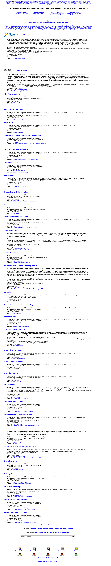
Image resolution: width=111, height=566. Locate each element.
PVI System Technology (47, 29)
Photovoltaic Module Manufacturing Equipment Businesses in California (44, 3)
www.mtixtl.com (17, 397)
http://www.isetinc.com (18, 287)
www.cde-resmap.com (18, 200)
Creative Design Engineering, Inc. (38, 26)
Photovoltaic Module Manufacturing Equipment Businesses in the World (57, 13)
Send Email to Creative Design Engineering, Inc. (24, 201)
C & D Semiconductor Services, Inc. (16, 149)
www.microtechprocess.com (20, 358)
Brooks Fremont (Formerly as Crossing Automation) (66, 25)
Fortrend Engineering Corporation (63, 26)
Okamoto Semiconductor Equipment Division (20, 447)
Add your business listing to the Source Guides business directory (51, 528)
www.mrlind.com (17, 381)
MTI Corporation (39, 28)
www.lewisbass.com (18, 345)
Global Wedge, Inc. (76, 26)
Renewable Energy (17, 1)
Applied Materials (16, 25)
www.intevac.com (17, 301)
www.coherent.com (18, 185)
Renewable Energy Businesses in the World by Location (47, 1)
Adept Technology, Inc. (26, 25)
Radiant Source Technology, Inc (61, 29)
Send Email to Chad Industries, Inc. (20, 172)
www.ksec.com (17, 313)
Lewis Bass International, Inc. (76, 27)
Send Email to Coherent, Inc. (18, 186)
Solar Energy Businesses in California (76, 2)
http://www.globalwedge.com (20, 248)
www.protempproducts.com (20, 482)
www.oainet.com (17, 442)
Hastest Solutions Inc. (87, 26)
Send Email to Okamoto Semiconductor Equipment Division (27, 458)
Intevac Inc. (31, 27)
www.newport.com (17, 424)
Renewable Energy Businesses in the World (21, 13)
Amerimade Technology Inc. (39, 25)
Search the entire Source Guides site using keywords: (52, 532)
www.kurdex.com (17, 324)
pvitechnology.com (18, 495)
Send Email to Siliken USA (18, 58)
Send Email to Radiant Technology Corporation (23, 522)
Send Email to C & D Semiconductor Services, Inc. (24, 159)
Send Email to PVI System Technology (21, 496)
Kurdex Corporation (63, 27)
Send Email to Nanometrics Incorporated (22, 411)
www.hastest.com (17, 261)
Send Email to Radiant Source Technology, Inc (23, 509)
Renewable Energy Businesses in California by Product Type (54, 2)
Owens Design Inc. (24, 29)
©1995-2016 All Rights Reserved (48, 561)
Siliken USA (8, 25)
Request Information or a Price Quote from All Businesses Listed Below (48, 22)
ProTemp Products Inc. (35, 29)
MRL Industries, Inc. (29, 28)
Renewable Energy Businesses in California (32, 2)
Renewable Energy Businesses (28, 1)
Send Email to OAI (16, 443)
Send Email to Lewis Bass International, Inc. (23, 347)
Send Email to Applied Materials (19, 91)
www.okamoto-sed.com (19, 456)
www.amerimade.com (18, 119)
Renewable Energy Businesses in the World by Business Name (74, 13)
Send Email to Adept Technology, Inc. (21, 103)
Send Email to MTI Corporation (19, 398)
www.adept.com (17, 102)
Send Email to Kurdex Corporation (20, 326)
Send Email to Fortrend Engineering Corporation (24, 227)
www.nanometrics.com (19, 410)
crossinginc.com (17, 142)
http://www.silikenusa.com (19, 57)
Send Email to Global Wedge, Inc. (20, 249)
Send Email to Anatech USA (18, 132)
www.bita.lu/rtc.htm (18, 521)
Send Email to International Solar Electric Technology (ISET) (27, 289)
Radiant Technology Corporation (77, 29)
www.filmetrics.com (18, 213)
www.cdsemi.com (17, 157)
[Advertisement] (31, 63)
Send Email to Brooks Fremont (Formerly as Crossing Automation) (28, 143)
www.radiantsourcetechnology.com (22, 508)
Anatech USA (50, 25)
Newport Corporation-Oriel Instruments (66, 28)
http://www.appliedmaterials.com (21, 89)
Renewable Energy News (62, 551)
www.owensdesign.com (19, 469)
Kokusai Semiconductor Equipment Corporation (46, 27)
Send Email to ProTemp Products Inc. (21, 483)
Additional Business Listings (48, 525)
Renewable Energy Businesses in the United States (70, 1)
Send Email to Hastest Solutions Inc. (21, 262)
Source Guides (9, 1)
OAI (77, 28)
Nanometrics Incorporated (49, 28)
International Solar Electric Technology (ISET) (16, 27)
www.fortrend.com (17, 226)
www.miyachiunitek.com (19, 370)
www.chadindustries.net (19, 170)
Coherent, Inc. (25, 26)
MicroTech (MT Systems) (13, 350)
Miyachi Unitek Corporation (16, 28)
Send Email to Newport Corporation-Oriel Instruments (25, 425)
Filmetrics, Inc (50, 26)
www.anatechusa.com (18, 130)
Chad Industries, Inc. (16, 26)
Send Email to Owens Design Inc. (20, 470)
